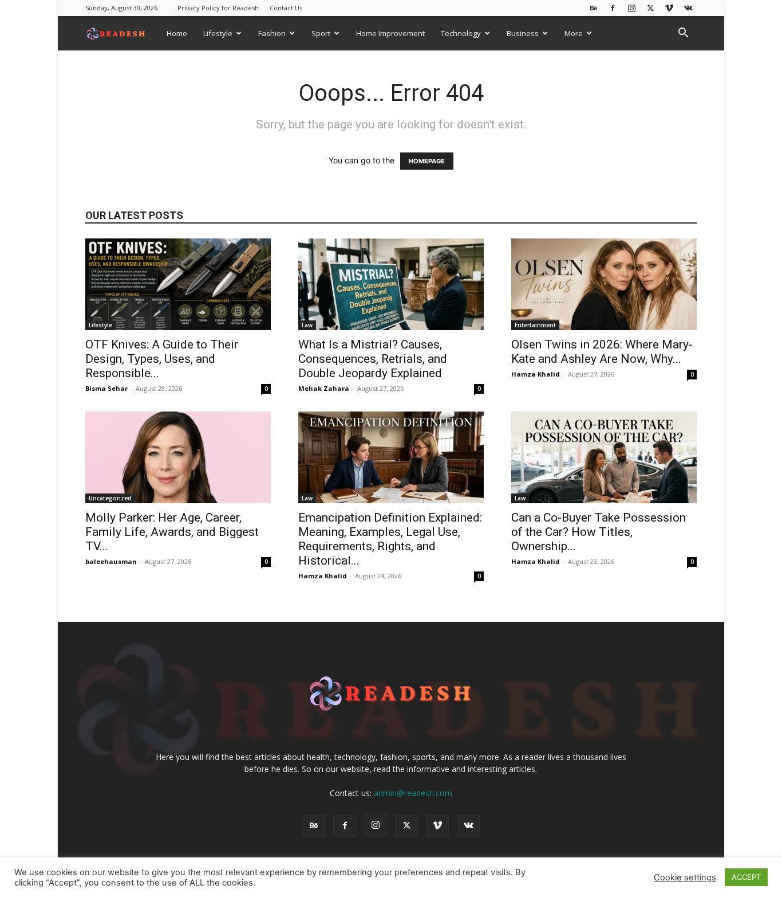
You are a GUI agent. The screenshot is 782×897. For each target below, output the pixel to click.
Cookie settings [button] (685, 877)
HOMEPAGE (427, 161)
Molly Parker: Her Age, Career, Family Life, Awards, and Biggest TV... (172, 532)
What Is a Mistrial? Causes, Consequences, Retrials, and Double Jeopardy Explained (372, 359)
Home (177, 33)
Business (523, 33)
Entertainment (535, 325)
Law (307, 325)
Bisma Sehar (106, 388)
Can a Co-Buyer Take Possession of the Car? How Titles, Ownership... (598, 532)
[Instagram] (631, 7)
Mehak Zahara (323, 388)
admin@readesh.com (413, 793)
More (573, 33)
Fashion (272, 33)
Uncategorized (110, 498)
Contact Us (286, 7)
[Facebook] (612, 7)
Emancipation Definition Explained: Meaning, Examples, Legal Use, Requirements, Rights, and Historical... (390, 539)
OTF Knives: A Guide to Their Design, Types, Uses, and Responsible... (161, 359)
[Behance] (593, 7)
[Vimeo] (669, 7)
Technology (461, 33)
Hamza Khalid (535, 374)
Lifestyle (217, 33)
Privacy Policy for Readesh (218, 7)
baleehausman (111, 561)
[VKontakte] (688, 7)
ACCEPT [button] (746, 877)
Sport (320, 33)
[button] (683, 34)
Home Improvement (390, 33)
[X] (650, 7)
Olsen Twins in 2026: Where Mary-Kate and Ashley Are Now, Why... (602, 352)
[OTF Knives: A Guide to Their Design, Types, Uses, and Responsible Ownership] (178, 284)
